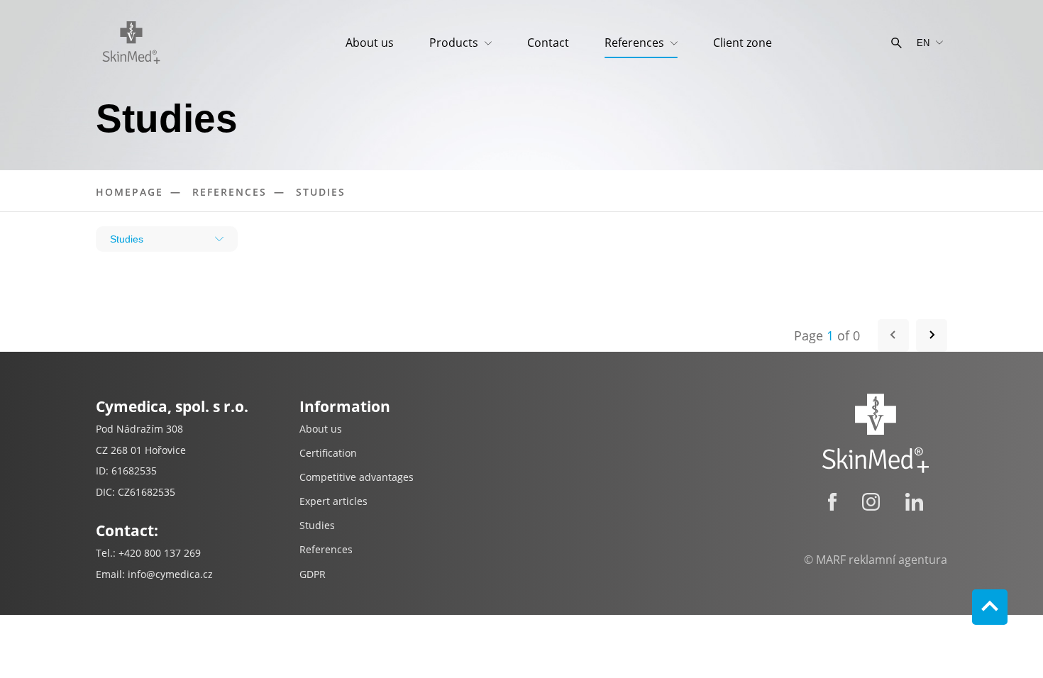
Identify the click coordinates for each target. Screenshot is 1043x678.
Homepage (129, 192)
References (636, 42)
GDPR (312, 574)
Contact (548, 42)
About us (370, 42)
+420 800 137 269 (159, 553)
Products (455, 42)
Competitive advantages (356, 477)
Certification (328, 453)
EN (923, 43)
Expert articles (333, 501)
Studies (321, 192)
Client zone (742, 42)
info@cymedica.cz (170, 574)
